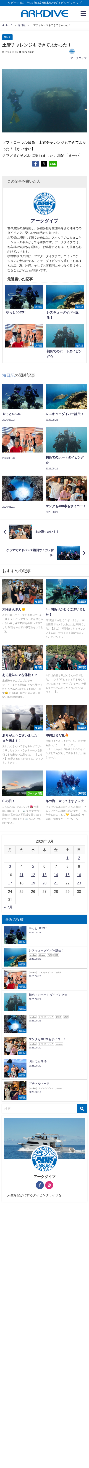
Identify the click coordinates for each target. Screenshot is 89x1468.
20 (44, 883)
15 (67, 875)
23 (79, 883)
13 (44, 875)
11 (22, 875)
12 (33, 875)
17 (10, 883)
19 (33, 883)
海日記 (7, 36)
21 (56, 883)
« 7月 (8, 907)
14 (56, 875)
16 (79, 875)
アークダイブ (78, 58)
